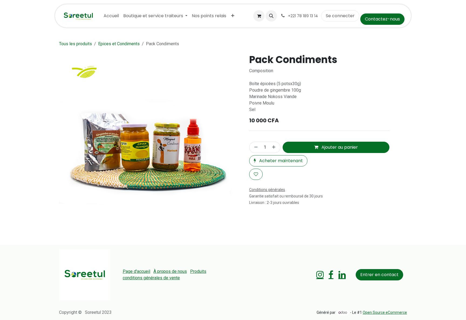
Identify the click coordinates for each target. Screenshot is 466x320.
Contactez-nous (382, 19)
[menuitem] (111, 16)
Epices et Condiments (119, 43)
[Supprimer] (254, 147)
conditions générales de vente (151, 277)
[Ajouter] (274, 147)
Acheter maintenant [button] (280, 161)
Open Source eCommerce (385, 312)
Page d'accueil (136, 271)
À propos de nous (170, 271)
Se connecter (340, 16)
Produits (198, 271)
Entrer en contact (379, 275)
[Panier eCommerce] (259, 16)
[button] (271, 16)
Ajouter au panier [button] (339, 147)
